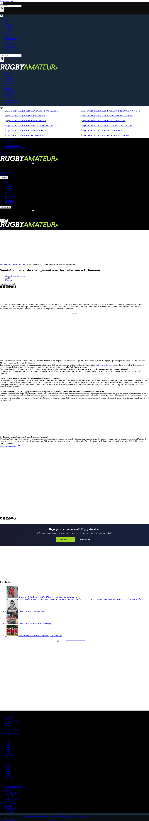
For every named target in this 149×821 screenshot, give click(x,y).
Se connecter (85, 540)
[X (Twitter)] (4, 155)
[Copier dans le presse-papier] (15, 287)
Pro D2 (7, 745)
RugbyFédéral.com (12, 733)
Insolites (8, 725)
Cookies (88, 816)
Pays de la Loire (11, 808)
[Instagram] (7, 155)
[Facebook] (1, 155)
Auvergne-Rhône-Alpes (13, 787)
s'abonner (3, 175)
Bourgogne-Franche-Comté (15, 789)
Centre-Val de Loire (12, 793)
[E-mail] (12, 287)
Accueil (3, 264)
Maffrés (7, 723)
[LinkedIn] (7, 287)
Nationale (8, 747)
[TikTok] (9, 155)
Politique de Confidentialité (47, 816)
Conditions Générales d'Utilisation (71, 816)
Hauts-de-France (11, 799)
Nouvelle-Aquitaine (12, 804)
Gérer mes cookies (8, 820)
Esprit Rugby (9, 194)
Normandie (9, 812)
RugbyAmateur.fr (11, 139)
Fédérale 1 (8, 749)
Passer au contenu (6, 1)
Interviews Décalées (12, 721)
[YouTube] (12, 155)
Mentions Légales (11, 729)
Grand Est (8, 797)
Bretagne (8, 791)
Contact (7, 141)
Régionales (9, 188)
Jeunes (7, 192)
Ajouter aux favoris (7, 284)
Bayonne (109, 365)
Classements (9, 201)
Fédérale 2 (8, 751)
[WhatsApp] (9, 287)
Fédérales (8, 186)
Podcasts (8, 199)
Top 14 (7, 743)
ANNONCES (5, 173)
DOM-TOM (9, 795)
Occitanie (8, 806)
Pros (6, 182)
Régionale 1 (22, 264)
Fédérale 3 (8, 753)
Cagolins (8, 719)
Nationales (8, 184)
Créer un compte (65, 539)
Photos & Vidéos (11, 196)
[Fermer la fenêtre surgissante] (1, 108)
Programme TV (10, 203)
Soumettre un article (12, 146)
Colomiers (99, 365)
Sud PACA (9, 810)
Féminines (8, 190)
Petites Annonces (11, 144)
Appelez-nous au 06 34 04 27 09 (17, 148)
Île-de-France (9, 801)
